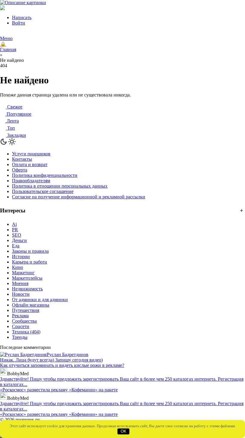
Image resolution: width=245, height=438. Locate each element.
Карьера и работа (29, 261)
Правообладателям (31, 180)
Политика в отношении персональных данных (60, 186)
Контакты (22, 159)
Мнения (20, 283)
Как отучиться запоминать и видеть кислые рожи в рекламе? (62, 365)
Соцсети (20, 326)
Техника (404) (26, 331)
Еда (15, 245)
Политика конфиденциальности (44, 175)
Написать (21, 17)
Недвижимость (27, 288)
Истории (21, 256)
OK (123, 431)
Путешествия (25, 310)
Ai (14, 224)
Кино (17, 267)
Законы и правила (30, 251)
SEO (16, 235)
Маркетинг (23, 272)
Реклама (20, 315)
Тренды (19, 337)
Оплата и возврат (30, 164)
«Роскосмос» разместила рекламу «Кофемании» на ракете (59, 389)
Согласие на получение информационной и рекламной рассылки (78, 196)
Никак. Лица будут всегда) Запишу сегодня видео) (51, 359)
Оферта (19, 169)
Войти (18, 22)
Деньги (19, 240)
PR (15, 229)
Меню (6, 38)
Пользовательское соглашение (43, 191)
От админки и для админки (40, 299)
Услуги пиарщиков (31, 153)
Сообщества (24, 321)
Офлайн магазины (30, 304)
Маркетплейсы (27, 278)
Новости (21, 294)
